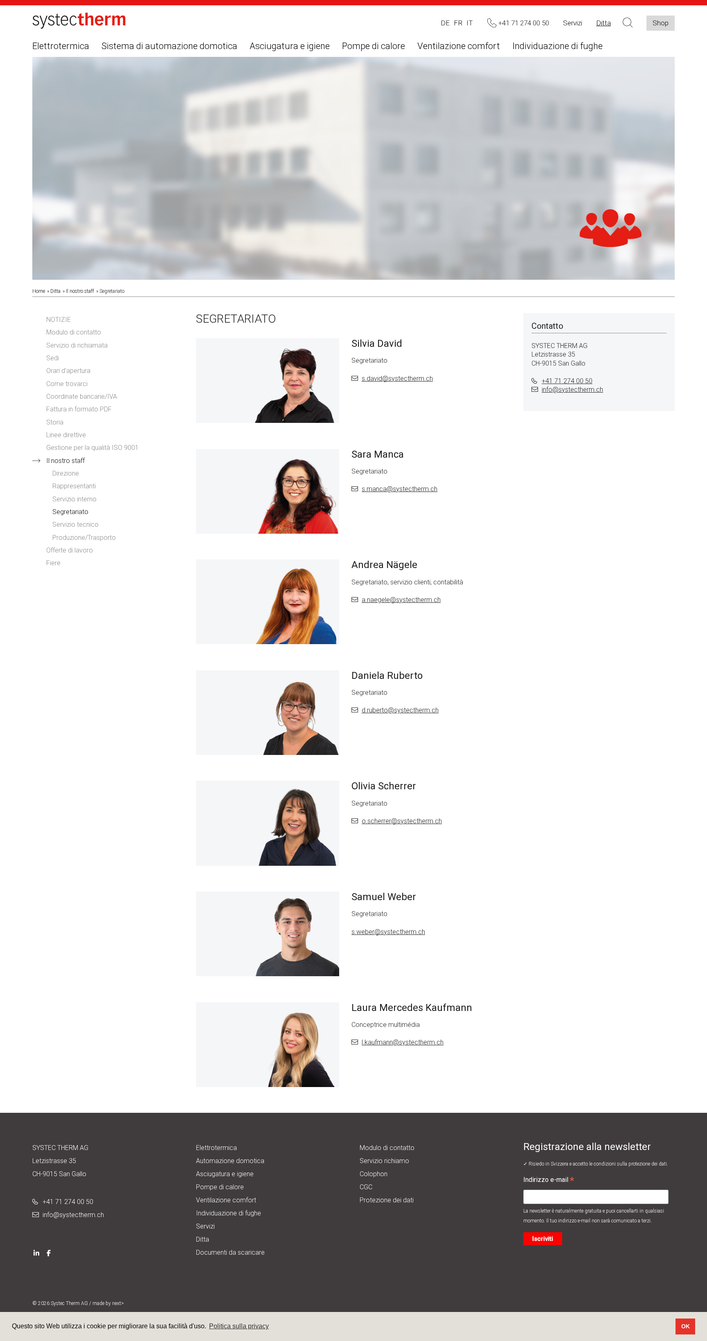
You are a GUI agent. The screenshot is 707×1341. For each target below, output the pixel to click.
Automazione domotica (230, 1161)
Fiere (53, 563)
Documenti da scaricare (230, 1252)
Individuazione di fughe (557, 46)
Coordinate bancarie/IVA (81, 396)
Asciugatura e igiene (290, 46)
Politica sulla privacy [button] (239, 1326)
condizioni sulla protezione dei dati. (631, 1164)
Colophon (373, 1174)
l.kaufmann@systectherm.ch (403, 1042)
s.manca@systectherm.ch (399, 489)
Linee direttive (66, 435)
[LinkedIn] (36, 1252)
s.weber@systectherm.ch (388, 932)
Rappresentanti (74, 486)
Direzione (65, 473)
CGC (366, 1187)
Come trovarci (67, 384)
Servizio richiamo (384, 1161)
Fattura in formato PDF (79, 409)
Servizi (572, 23)
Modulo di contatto (73, 332)
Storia (54, 422)
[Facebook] (49, 1252)
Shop (661, 23)
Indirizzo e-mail (548, 1180)
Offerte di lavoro (69, 550)
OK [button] (685, 1326)
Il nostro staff (80, 291)
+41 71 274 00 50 (567, 381)
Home (38, 291)
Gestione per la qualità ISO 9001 (92, 447)
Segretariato (70, 512)
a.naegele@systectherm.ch (401, 600)
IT (469, 23)
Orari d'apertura (68, 371)
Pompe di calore (373, 46)
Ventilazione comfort (458, 46)
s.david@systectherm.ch (397, 378)
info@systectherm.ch (572, 389)
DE (445, 23)
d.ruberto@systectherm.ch (400, 710)
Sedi (52, 358)
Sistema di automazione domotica (169, 46)
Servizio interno (74, 499)
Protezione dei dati (387, 1200)
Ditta (603, 23)
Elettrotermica (60, 46)
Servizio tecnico (75, 524)
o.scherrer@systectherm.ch (402, 821)
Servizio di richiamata (77, 345)
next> (118, 1303)
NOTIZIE (58, 319)
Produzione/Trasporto (84, 537)
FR (458, 23)
